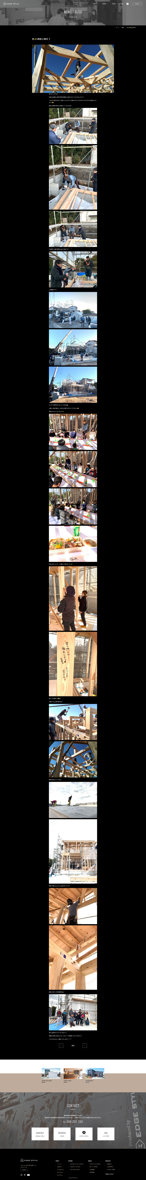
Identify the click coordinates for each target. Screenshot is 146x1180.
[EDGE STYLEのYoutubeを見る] (28, 1175)
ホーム (117, 27)
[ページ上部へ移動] (140, 1160)
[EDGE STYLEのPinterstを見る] (25, 1175)
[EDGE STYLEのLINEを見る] (127, 4)
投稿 (123, 27)
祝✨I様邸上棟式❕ (131, 27)
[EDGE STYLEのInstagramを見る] (122, 4)
